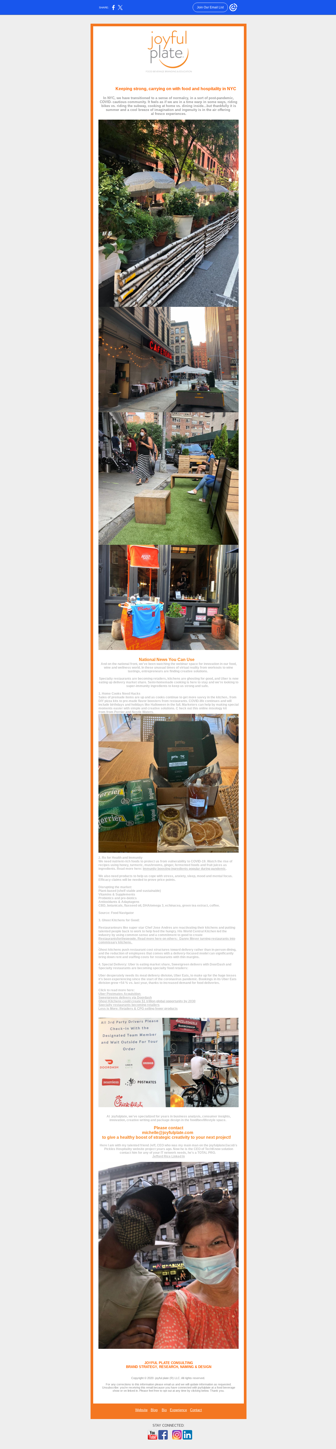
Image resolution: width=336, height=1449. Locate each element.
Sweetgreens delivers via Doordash (125, 997)
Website (141, 1410)
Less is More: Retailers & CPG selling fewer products (138, 1008)
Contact (196, 1410)
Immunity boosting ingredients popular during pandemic (184, 869)
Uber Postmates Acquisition (119, 994)
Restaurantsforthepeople (117, 938)
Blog (154, 1410)
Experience (178, 1410)
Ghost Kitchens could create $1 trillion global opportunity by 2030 (147, 1001)
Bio (164, 1410)
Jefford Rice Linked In (168, 1156)
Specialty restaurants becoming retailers (129, 1005)
